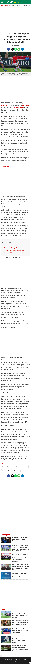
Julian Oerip (7, 166)
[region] (15, 19)
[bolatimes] (13, 2)
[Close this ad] (30, 663)
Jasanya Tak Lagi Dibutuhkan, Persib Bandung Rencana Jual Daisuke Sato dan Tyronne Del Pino (15, 250)
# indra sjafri (5, 471)
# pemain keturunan (22, 466)
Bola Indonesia (6, 5)
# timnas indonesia (7, 466)
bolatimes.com (12, 659)
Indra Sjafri (25, 105)
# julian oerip (16, 471)
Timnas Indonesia (18, 107)
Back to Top (15, 661)
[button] (2, 2)
